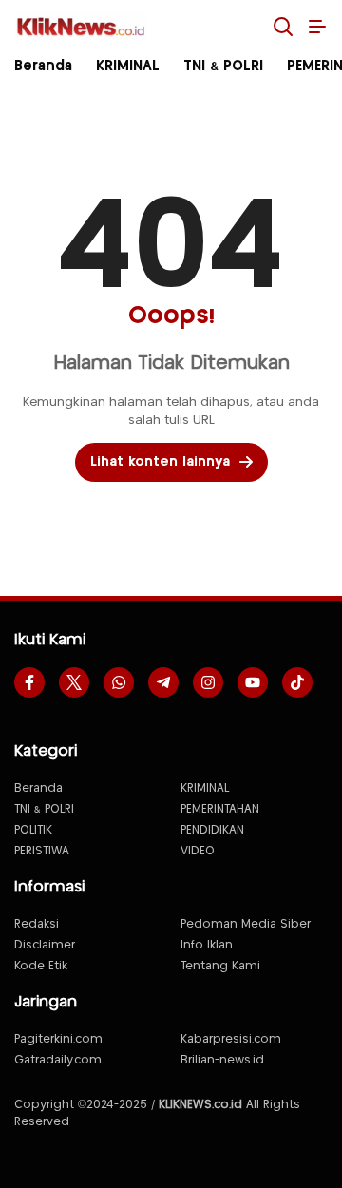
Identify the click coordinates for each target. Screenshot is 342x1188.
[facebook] (29, 682)
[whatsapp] (119, 682)
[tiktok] (297, 682)
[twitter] (74, 682)
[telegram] (163, 682)
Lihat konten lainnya (160, 462)
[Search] (283, 27)
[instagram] (208, 682)
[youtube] (253, 682)
